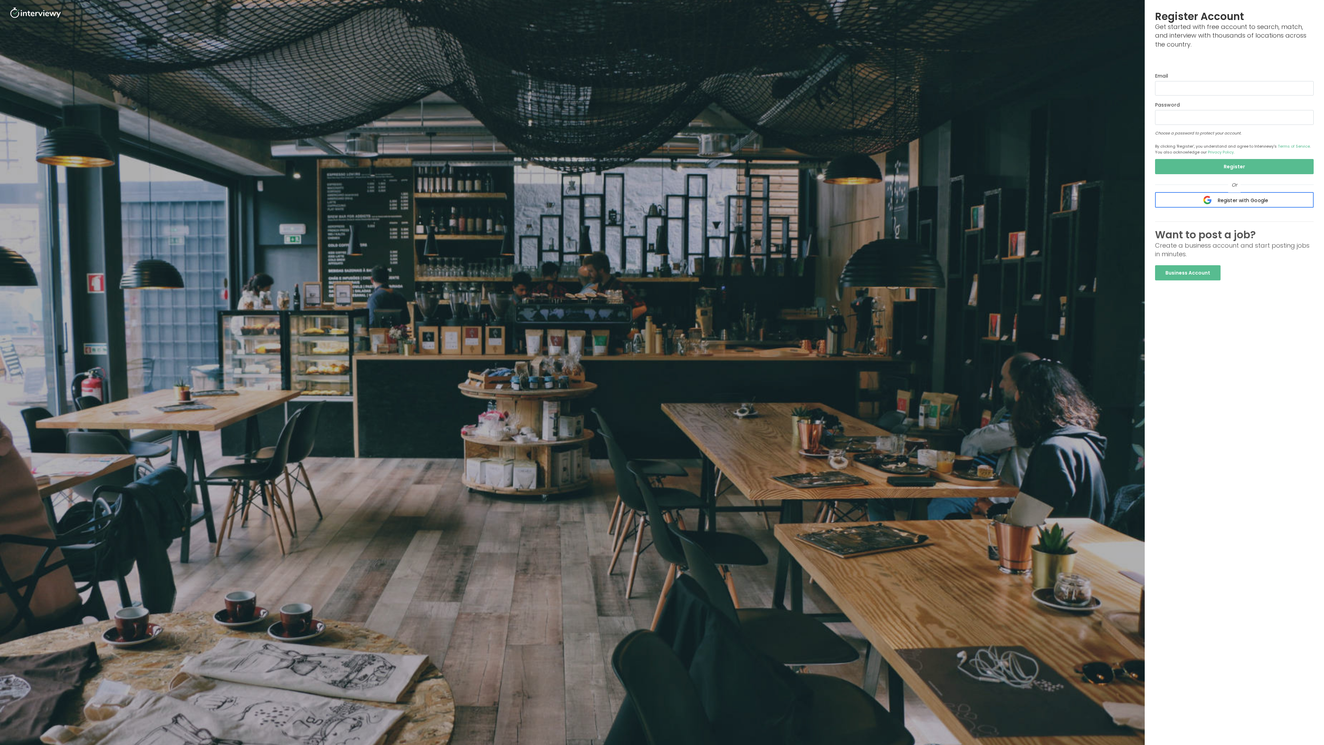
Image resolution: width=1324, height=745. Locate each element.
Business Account (1187, 272)
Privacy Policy (1221, 152)
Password (1167, 104)
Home (1303, 61)
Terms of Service (1294, 146)
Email (1161, 75)
